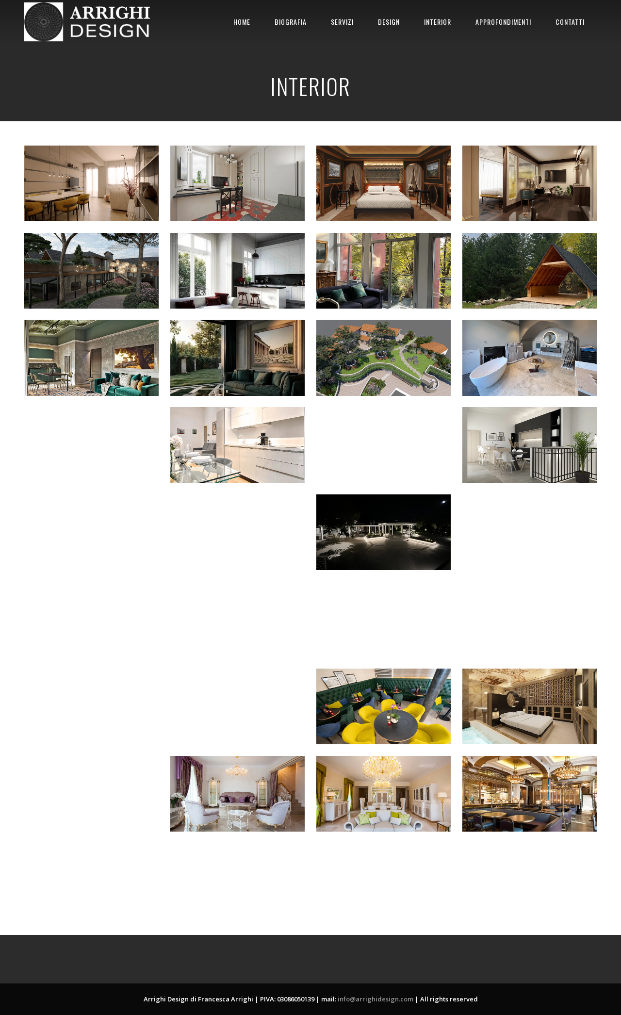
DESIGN (389, 21)
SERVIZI (342, 21)
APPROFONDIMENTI (503, 21)
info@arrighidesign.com (375, 999)
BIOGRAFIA (291, 21)
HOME (241, 21)
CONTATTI (570, 21)
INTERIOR (437, 21)
